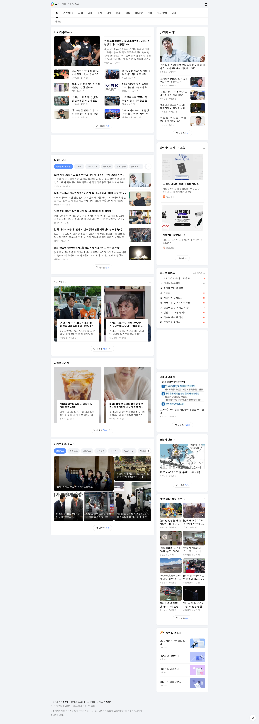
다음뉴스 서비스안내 (59, 702)
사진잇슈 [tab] (101, 451)
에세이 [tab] (79, 166)
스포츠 (70, 4)
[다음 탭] (148, 166)
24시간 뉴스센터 (78, 702)
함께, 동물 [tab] (121, 166)
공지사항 (91, 702)
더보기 (181, 258)
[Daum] (53, 4)
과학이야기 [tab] (93, 166)
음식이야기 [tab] (136, 166)
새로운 (104, 125)
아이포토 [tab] (74, 451)
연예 (64, 4)
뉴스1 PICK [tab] (129, 451)
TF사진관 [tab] (114, 451)
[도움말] (150, 282)
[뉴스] (57, 4)
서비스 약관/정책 (104, 702)
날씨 (77, 4)
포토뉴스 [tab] (60, 451)
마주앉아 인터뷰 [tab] (63, 166)
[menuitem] (56, 13)
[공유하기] (205, 4)
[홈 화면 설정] (253, 718)
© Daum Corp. (57, 715)
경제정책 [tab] (107, 166)
